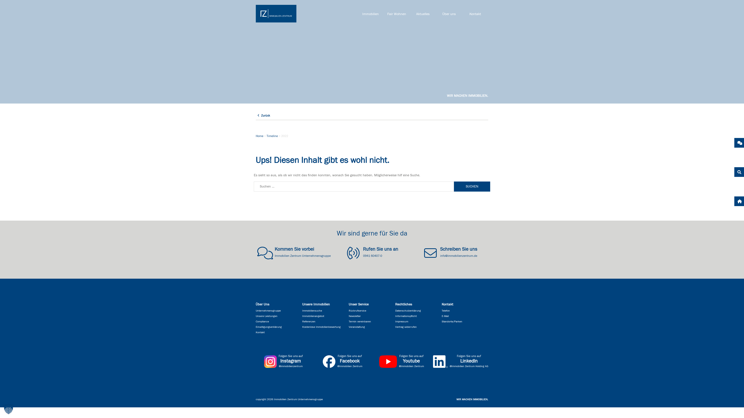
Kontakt (475, 14)
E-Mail (445, 316)
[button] (8, 409)
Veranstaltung (357, 327)
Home (259, 136)
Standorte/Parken (452, 321)
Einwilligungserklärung (269, 327)
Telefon (446, 310)
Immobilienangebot (313, 316)
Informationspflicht (406, 316)
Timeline (272, 136)
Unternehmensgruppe (268, 310)
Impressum (401, 321)
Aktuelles (423, 14)
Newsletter (355, 316)
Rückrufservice (357, 310)
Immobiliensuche (312, 310)
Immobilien (370, 14)
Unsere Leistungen (266, 316)
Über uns (449, 14)
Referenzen (308, 321)
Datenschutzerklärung (408, 310)
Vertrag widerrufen (406, 327)
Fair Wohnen (396, 14)
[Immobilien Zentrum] (276, 13)
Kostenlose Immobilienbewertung (321, 327)
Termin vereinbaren (360, 321)
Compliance (262, 321)
